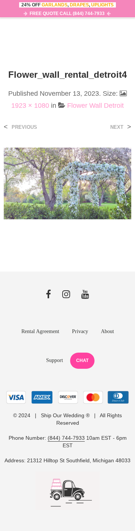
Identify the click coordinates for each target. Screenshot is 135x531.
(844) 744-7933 (66, 438)
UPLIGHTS (102, 5)
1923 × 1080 (30, 105)
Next (116, 127)
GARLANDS (55, 5)
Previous (24, 127)
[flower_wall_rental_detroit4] (67, 183)
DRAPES (79, 5)
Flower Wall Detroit (95, 105)
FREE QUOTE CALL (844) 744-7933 (67, 13)
